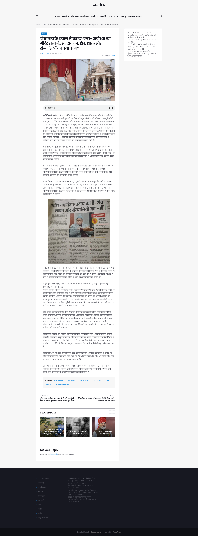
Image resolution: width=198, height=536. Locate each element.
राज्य (116, 16)
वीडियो (40, 513)
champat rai (58, 381)
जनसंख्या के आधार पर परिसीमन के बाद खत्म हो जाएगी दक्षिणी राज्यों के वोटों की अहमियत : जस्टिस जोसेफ (141, 35)
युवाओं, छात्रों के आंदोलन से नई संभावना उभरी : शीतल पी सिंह (141, 55)
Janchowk (46, 53)
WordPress (117, 532)
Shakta (48, 384)
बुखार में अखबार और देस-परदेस (138, 51)
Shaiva (107, 381)
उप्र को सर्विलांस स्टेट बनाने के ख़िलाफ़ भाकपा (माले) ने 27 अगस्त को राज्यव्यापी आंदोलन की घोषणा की (142, 46)
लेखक (40, 509)
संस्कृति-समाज (106, 16)
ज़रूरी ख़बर (84, 16)
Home (58, 16)
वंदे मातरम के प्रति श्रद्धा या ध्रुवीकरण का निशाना (103, 433)
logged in (54, 454)
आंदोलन (94, 16)
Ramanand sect (84, 381)
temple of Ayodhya (62, 384)
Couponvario (96, 532)
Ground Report (135, 16)
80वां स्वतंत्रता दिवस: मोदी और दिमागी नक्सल (77, 433)
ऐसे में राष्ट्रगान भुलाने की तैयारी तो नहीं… (52, 433)
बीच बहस (75, 16)
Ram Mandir (71, 381)
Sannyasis (97, 381)
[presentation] (110, 412)
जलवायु (123, 16)
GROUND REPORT (44, 479)
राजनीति (66, 16)
